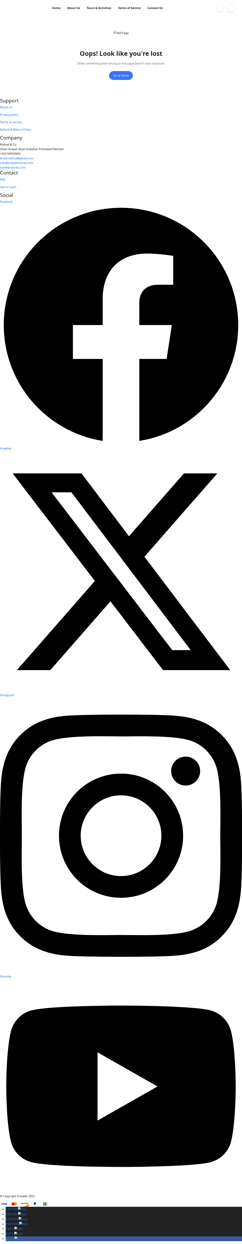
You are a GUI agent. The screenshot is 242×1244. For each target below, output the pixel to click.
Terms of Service (129, 8)
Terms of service (11, 122)
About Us (73, 8)
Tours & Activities (99, 8)
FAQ (2, 179)
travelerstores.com (13, 167)
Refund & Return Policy (15, 130)
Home (56, 8)
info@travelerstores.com (16, 163)
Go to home (121, 75)
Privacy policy (9, 115)
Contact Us (155, 8)
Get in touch (8, 187)
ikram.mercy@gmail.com (16, 158)
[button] (220, 8)
